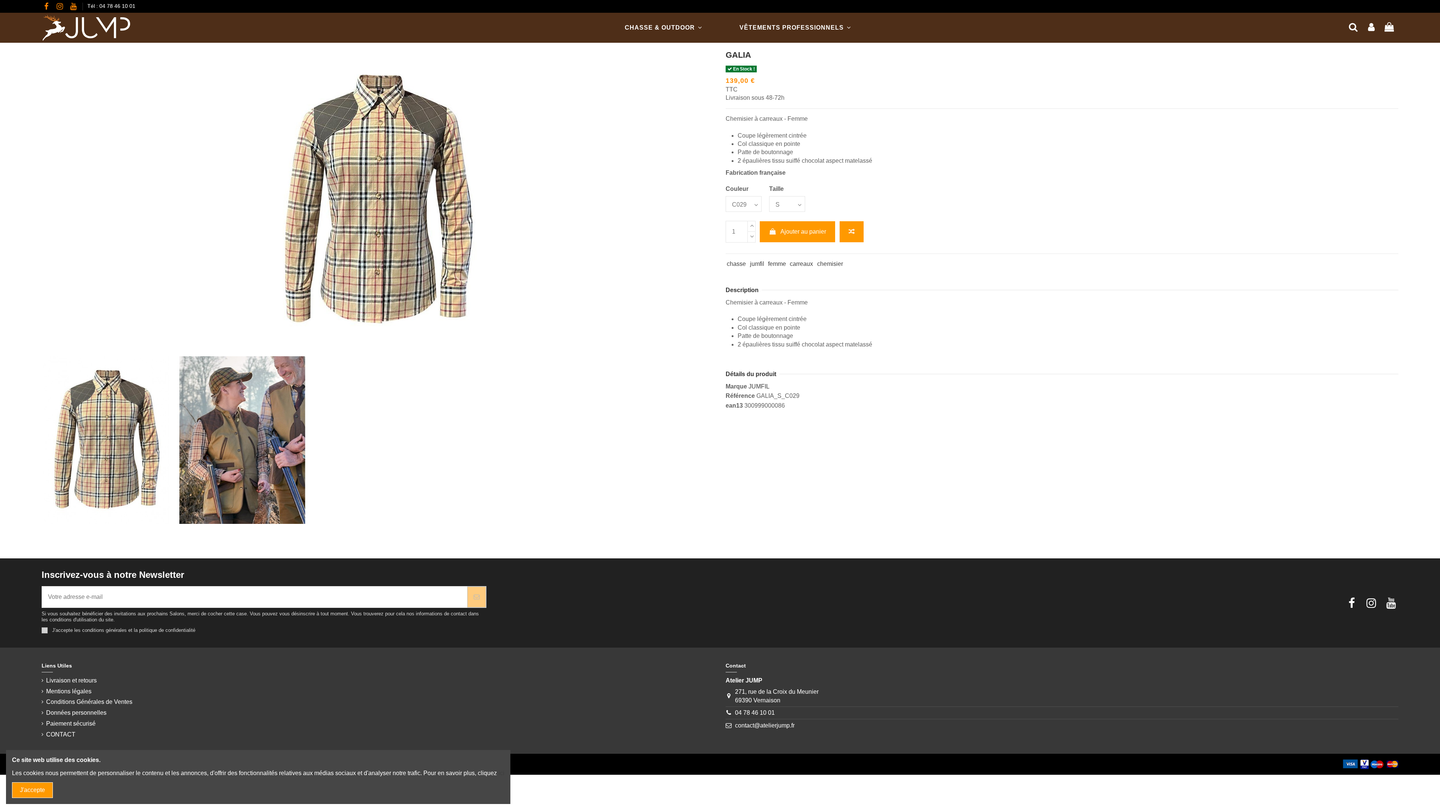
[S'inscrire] (476, 597)
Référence (740, 396)
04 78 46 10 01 (755, 713)
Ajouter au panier (803, 231)
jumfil (757, 264)
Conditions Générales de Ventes (89, 702)
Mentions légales (69, 691)
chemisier (830, 264)
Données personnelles (76, 713)
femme (777, 264)
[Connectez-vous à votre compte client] (1371, 27)
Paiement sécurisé (71, 723)
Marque (736, 386)
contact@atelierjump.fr (765, 725)
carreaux (801, 264)
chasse (736, 264)
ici (501, 773)
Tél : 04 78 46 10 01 (111, 6)
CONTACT (60, 734)
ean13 (734, 405)
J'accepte (32, 790)
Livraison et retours (71, 680)
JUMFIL (759, 386)
